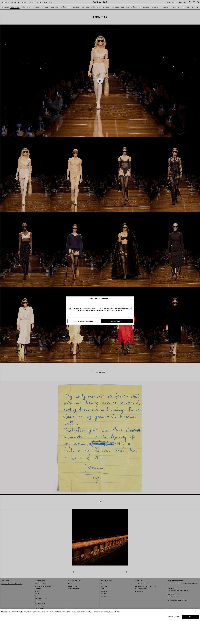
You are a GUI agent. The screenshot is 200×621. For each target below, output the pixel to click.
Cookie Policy (117, 611)
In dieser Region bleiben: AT (83, 321)
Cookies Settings (174, 616)
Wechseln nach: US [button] (116, 321)
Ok (190, 616)
